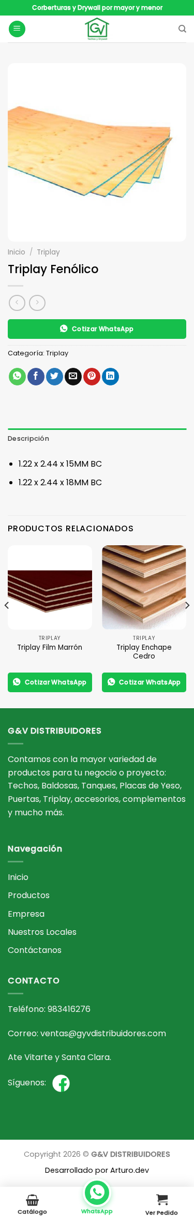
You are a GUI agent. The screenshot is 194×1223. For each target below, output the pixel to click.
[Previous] (7, 625)
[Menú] (17, 29)
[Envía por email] (73, 376)
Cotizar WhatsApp (103, 328)
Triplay (48, 252)
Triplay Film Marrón (49, 647)
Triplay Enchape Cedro (144, 652)
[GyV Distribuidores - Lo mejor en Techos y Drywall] (97, 29)
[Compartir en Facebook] (35, 376)
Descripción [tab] (28, 438)
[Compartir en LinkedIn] (110, 376)
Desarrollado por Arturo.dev (97, 1170)
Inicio (16, 252)
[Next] (187, 625)
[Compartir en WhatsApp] (17, 376)
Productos (29, 895)
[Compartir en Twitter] (54, 376)
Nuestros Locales (42, 932)
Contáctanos (35, 950)
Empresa (26, 914)
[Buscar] (182, 29)
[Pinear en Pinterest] (91, 376)
